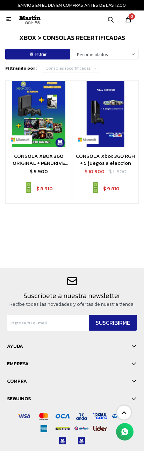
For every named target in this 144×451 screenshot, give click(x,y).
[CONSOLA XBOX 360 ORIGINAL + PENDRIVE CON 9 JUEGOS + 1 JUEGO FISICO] (38, 113)
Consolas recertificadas (68, 68)
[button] (111, 19)
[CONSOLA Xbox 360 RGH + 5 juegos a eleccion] (105, 113)
